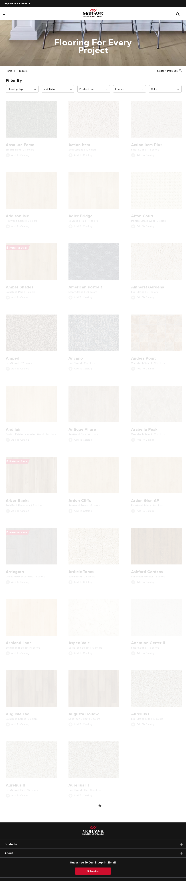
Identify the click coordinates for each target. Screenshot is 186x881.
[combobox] (22, 89)
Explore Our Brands (16, 3)
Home (9, 71)
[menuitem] (16, 4)
